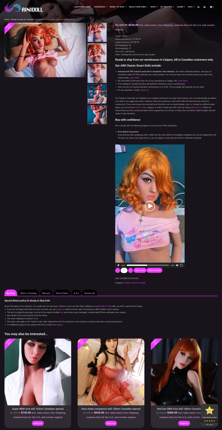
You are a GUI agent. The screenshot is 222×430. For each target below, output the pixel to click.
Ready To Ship (105, 306)
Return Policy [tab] (62, 293)
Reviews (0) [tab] (89, 293)
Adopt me (38, 423)
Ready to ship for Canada (22, 19)
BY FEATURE (166, 7)
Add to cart (140, 270)
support (59, 325)
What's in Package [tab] (28, 293)
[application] (150, 206)
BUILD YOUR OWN (137, 7)
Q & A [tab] (76, 293)
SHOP (153, 7)
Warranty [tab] (46, 293)
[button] (204, 7)
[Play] (118, 265)
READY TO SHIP (117, 7)
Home (7, 19)
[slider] (148, 265)
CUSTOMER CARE (83, 7)
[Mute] (177, 265)
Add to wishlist (154, 270)
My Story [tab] (11, 293)
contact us (144, 90)
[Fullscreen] (181, 265)
